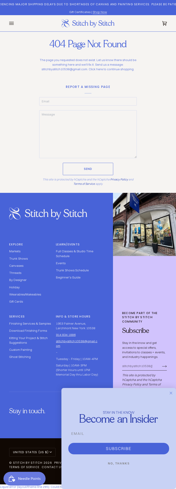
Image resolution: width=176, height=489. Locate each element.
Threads (15, 273)
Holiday (14, 287)
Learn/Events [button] (68, 244)
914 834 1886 (66, 335)
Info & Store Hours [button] (73, 316)
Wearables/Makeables (25, 294)
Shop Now (100, 12)
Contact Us (52, 467)
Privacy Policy (119, 179)
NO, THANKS (119, 463)
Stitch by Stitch (28, 463)
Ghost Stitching (20, 357)
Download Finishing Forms (28, 330)
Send (88, 169)
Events (61, 263)
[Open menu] (16, 23)
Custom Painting (20, 349)
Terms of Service (84, 183)
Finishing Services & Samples (30, 323)
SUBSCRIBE (119, 448)
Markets (14, 251)
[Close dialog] (171, 393)
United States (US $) (31, 452)
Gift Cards (16, 301)
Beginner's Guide (68, 277)
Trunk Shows (18, 258)
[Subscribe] (161, 366)
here (99, 69)
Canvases (16, 265)
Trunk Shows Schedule (72, 270)
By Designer (18, 280)
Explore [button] (16, 244)
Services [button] (17, 316)
